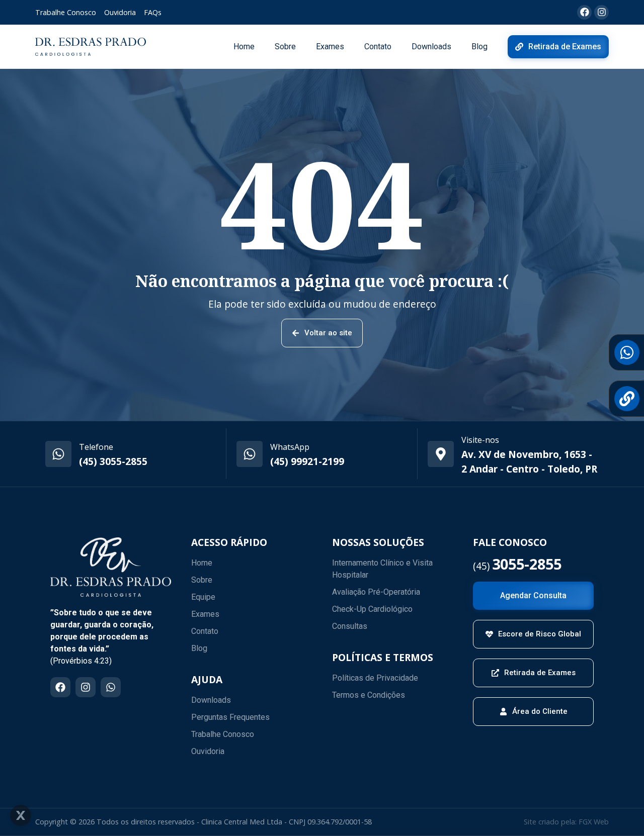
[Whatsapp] (111, 687)
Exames (330, 46)
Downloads (431, 46)
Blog (479, 46)
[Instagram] (85, 687)
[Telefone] (58, 454)
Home (244, 46)
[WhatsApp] (249, 454)
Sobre (285, 46)
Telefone (96, 446)
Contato (377, 46)
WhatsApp (289, 446)
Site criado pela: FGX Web (566, 821)
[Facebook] (60, 687)
